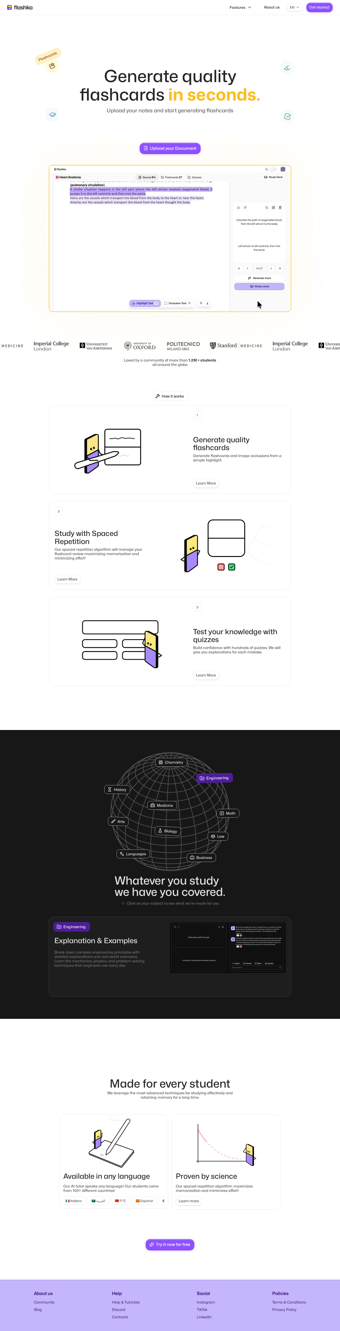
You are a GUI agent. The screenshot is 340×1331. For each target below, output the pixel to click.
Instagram (206, 1307)
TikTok (202, 1315)
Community (44, 1307)
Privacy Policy (284, 1315)
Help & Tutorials (126, 1307)
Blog (38, 1315)
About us (272, 7)
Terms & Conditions (289, 1307)
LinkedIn (204, 1322)
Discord (118, 1315)
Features (237, 7)
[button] (295, 7)
